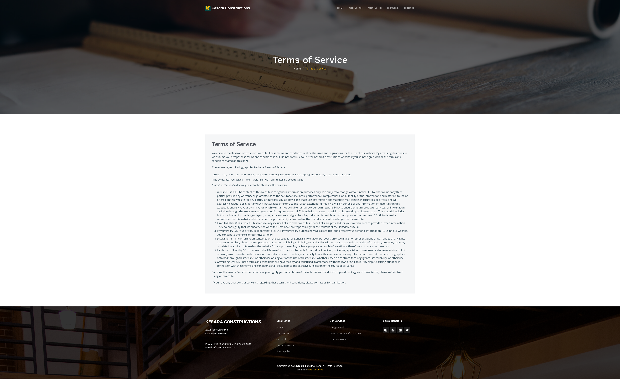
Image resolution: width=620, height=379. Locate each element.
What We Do (375, 8)
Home (340, 8)
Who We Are (356, 8)
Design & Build (337, 327)
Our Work (393, 8)
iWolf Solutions (315, 369)
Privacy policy (283, 351)
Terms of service (285, 345)
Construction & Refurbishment (346, 333)
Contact (409, 8)
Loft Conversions (339, 339)
